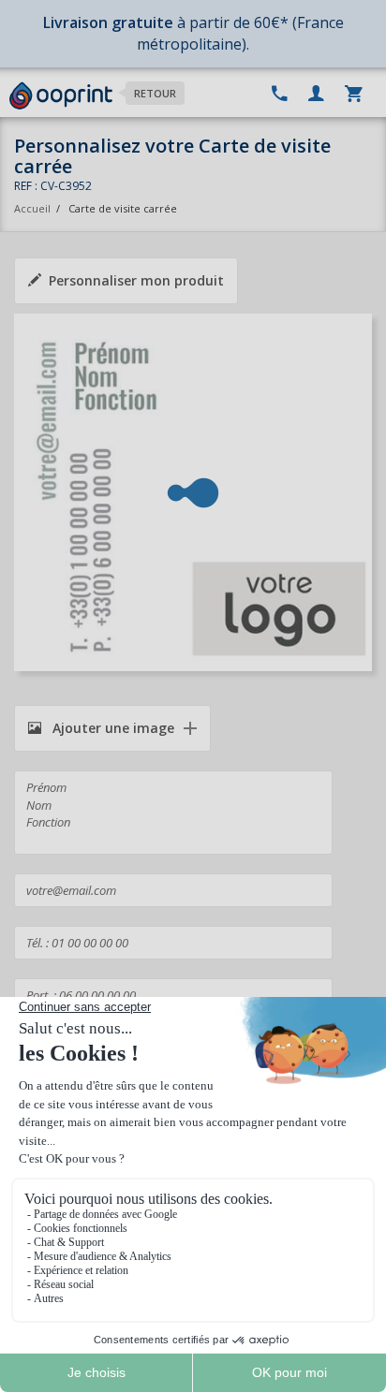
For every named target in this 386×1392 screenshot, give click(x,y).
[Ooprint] (60, 96)
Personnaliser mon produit (136, 280)
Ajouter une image (111, 728)
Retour (155, 93)
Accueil (32, 208)
